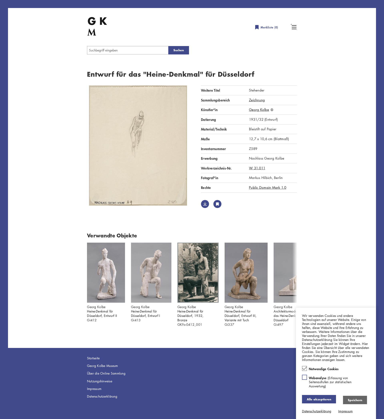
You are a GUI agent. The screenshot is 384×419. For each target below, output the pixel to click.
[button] (294, 27)
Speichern (355, 400)
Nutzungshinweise (99, 381)
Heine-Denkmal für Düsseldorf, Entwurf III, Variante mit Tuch (241, 315)
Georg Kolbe (259, 110)
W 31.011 (257, 168)
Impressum (94, 389)
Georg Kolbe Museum (102, 366)
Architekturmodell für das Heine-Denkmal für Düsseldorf (290, 315)
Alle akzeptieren (319, 399)
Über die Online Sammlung (106, 373)
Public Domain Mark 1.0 (267, 187)
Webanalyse (330, 382)
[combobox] (127, 50)
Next (303, 272)
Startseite (93, 358)
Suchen (178, 50)
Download (205, 204)
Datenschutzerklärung (102, 396)
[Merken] (217, 204)
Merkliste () (269, 27)
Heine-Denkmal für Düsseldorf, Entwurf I (145, 313)
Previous (81, 272)
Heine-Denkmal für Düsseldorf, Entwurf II (102, 313)
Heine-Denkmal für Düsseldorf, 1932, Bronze (190, 315)
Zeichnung (257, 100)
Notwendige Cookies (324, 369)
